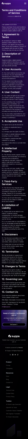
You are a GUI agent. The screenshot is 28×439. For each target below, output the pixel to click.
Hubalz (20, 347)
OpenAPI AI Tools (11, 407)
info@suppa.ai (6, 306)
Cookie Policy (10, 393)
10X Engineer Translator (13, 413)
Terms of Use (10, 390)
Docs (7, 376)
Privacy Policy (10, 396)
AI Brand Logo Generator (13, 404)
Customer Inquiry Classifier (14, 410)
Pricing (8, 365)
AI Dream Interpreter (12, 417)
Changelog (9, 368)
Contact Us (9, 382)
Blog (7, 379)
